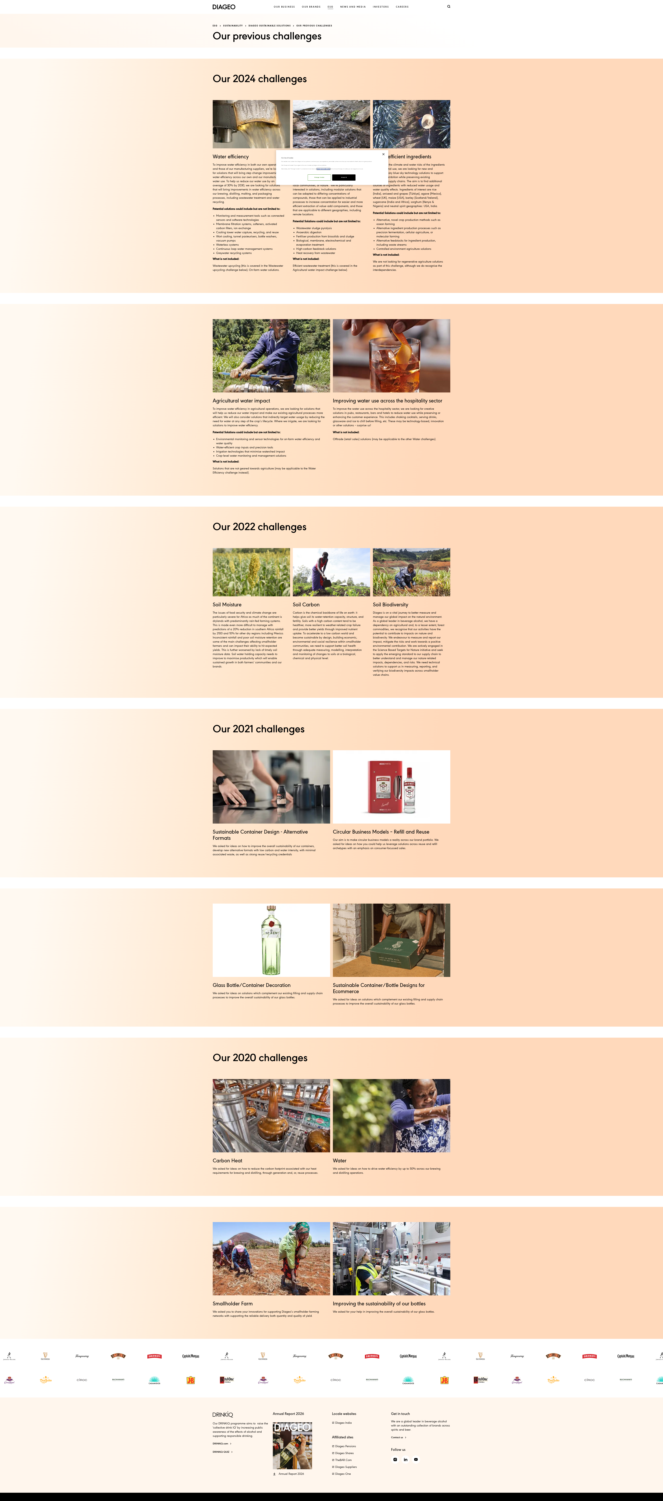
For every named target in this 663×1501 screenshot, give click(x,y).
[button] (288, 1474)
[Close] (383, 154)
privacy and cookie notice (323, 169)
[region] (332, 167)
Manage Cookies (319, 177)
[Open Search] (448, 7)
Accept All (344, 177)
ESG (215, 26)
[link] (284, 7)
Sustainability (233, 26)
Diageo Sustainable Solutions (270, 26)
